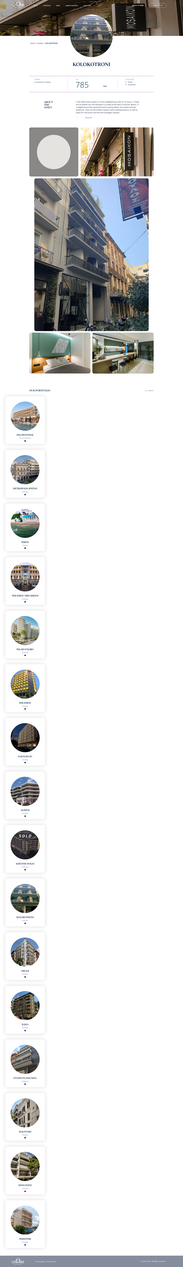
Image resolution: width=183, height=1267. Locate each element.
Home (32, 43)
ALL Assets (149, 391)
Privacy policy (40, 1262)
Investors (87, 5)
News (58, 5)
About (35, 5)
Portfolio (47, 5)
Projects (40, 43)
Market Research (72, 5)
